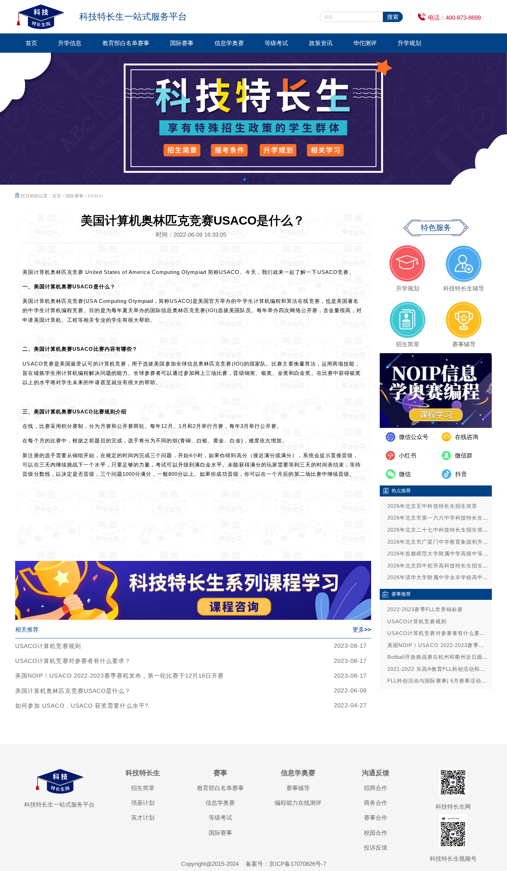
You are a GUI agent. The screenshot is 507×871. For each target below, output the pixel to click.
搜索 (393, 16)
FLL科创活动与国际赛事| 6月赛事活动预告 (437, 681)
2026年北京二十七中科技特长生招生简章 (437, 530)
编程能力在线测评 (298, 802)
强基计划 (143, 802)
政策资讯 (320, 43)
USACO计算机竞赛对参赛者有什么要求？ (73, 660)
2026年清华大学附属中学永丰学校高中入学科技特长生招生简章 (437, 577)
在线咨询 (466, 436)
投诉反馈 (375, 847)
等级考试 (276, 43)
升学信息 (69, 43)
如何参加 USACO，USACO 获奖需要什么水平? (81, 705)
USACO (95, 195)
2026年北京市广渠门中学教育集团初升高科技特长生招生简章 (437, 542)
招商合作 (375, 788)
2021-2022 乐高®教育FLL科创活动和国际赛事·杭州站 (437, 669)
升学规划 (409, 43)
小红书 (407, 455)
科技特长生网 (453, 806)
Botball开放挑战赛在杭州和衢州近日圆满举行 (437, 657)
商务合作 (375, 802)
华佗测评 (365, 43)
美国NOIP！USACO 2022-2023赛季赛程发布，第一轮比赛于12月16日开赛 (119, 675)
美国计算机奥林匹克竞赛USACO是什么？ (73, 690)
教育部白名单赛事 (125, 43)
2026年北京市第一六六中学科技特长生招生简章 (437, 518)
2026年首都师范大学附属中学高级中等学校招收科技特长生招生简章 (437, 553)
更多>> (361, 629)
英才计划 (143, 817)
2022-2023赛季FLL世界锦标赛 (425, 609)
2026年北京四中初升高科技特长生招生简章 (437, 565)
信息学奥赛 (229, 43)
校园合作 (375, 832)
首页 (31, 43)
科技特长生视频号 (453, 858)
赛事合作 (375, 817)
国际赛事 (181, 43)
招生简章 (143, 788)
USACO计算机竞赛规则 (48, 646)
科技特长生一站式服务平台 (59, 804)
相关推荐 (27, 629)
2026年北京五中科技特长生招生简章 (432, 506)
